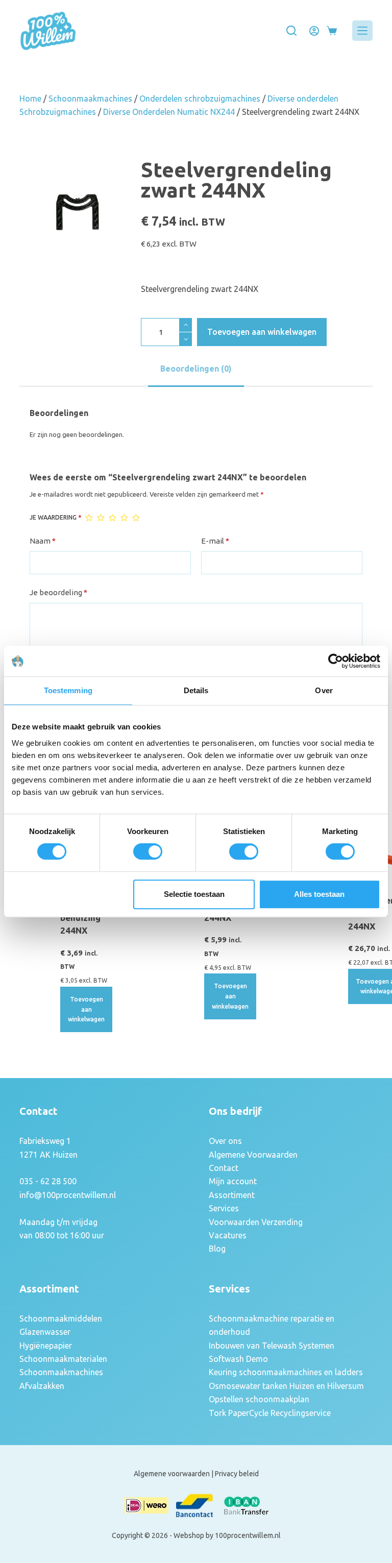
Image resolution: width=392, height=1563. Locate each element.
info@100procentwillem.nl (67, 1195)
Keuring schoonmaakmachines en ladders (286, 1372)
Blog (217, 1248)
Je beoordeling (58, 592)
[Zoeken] (291, 31)
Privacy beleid (237, 1474)
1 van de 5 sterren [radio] (89, 517)
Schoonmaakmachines (90, 98)
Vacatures (228, 1235)
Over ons (225, 1140)
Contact (223, 1168)
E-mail (215, 540)
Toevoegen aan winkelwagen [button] (86, 1009)
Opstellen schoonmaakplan (259, 1399)
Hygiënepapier (45, 1345)
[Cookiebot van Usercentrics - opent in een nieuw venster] (335, 661)
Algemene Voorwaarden (253, 1154)
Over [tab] (323, 690)
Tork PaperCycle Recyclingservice (270, 1413)
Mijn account (233, 1181)
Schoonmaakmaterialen (63, 1358)
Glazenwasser (44, 1331)
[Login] (314, 31)
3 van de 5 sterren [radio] (112, 517)
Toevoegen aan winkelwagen (261, 331)
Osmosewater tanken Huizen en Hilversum (286, 1385)
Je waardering (55, 517)
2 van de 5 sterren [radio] (101, 517)
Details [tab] (196, 690)
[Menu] (362, 30)
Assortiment (232, 1195)
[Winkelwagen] (332, 31)
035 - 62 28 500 (48, 1181)
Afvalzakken (41, 1385)
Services (224, 1208)
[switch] (147, 851)
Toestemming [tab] (68, 690)
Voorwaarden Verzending (256, 1222)
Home (30, 98)
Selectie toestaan (194, 894)
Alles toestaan (319, 894)
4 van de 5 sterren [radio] (124, 517)
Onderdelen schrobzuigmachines (199, 98)
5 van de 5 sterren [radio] (136, 517)
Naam (43, 540)
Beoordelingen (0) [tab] (196, 368)
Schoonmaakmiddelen (60, 1318)
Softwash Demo (238, 1358)
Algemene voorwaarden (172, 1474)
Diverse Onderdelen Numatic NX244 (169, 111)
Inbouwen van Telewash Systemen (271, 1345)
